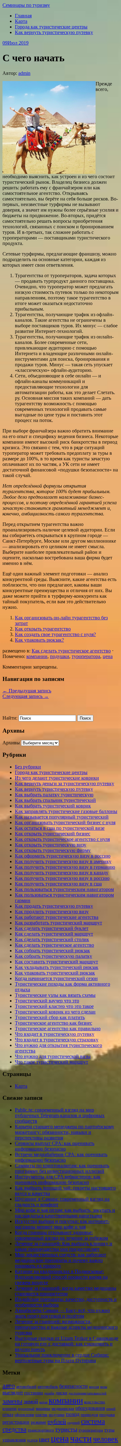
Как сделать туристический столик (52, 939)
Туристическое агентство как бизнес (53, 1023)
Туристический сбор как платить (50, 1017)
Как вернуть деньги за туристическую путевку (64, 783)
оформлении (24, 1415)
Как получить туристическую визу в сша (58, 883)
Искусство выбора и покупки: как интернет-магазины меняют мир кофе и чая (62, 1224)
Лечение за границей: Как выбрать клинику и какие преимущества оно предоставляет (63, 1246)
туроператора (86, 656)
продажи (107, 1414)
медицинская (63, 1408)
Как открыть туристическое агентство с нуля (62, 839)
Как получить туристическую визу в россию (62, 878)
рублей (56, 1421)
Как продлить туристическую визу (52, 911)
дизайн (49, 1393)
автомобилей (26, 1386)
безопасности (73, 1386)
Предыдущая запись (26, 690)
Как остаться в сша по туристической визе (60, 828)
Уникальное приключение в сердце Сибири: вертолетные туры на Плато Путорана (62, 1357)
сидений (73, 1422)
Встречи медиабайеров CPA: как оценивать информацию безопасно (61, 1157)
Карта (21, 21)
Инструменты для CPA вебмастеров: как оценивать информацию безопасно (58, 1179)
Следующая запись (25, 696)
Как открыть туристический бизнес (52, 833)
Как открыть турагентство (43, 628)
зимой (31, 1401)
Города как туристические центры (51, 26)
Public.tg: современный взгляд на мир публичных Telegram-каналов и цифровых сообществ (60, 1115)
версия (94, 1386)
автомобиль (48, 1386)
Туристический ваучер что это (47, 1000)
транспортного (41, 1430)
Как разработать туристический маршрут (58, 922)
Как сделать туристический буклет (51, 928)
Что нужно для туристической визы (53, 1056)
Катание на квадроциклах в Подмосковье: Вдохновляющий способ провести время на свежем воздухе (61, 1277)
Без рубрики (28, 766)
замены (12, 1401)
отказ (7, 1414)
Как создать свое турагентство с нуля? (55, 634)
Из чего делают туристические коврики (57, 778)
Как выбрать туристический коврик (53, 805)
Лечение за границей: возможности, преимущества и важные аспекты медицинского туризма (66, 1327)
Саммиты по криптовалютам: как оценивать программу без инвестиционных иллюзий (62, 1168)
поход (72, 1414)
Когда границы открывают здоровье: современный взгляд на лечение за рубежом (61, 1235)
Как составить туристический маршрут (56, 961)
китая (43, 1402)
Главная (23, 15)
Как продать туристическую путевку (54, 906)
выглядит (12, 1393)
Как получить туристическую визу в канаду (61, 872)
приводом (89, 1414)
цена (108, 656)
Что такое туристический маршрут (51, 1062)
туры (109, 1429)
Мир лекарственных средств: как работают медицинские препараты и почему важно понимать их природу (60, 1260)
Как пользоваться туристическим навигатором (64, 889)
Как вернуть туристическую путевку (54, 32)
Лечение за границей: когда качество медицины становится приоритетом (65, 1290)
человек (105, 1439)
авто (8, 1385)
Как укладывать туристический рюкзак (56, 967)
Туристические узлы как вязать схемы (55, 995)
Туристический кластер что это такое (54, 1006)
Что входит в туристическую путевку (54, 1034)
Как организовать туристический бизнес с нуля (65, 822)
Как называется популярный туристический (62, 817)
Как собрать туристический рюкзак (52, 950)
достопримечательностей (87, 1393)
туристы (66, 1429)
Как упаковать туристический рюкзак (55, 972)
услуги (32, 1440)
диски (61, 1392)
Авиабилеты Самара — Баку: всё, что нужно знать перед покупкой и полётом (62, 1313)
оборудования (90, 1408)
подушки (59, 656)
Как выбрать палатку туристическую (54, 794)
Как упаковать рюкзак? (39, 640)
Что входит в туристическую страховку (56, 1039)
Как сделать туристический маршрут (54, 933)
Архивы (11, 742)
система (93, 1421)
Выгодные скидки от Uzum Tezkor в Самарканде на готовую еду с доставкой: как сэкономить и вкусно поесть (66, 1344)
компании (36, 656)
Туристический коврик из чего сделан (55, 1011)
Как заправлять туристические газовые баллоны (66, 811)
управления (14, 1439)
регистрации (15, 1422)
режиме (38, 1422)
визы (103, 1386)
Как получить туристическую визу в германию (65, 867)
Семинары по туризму (26, 5)
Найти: (9, 718)
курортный (26, 1408)
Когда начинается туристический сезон (56, 978)
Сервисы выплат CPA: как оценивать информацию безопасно (54, 1146)
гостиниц (33, 1392)
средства (14, 1429)
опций (110, 1408)
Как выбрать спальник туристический (55, 800)
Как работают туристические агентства (56, 917)
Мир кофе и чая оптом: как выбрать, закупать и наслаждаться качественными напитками (65, 1212)
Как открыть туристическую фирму (53, 850)
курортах (9, 1408)
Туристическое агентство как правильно (58, 1028)
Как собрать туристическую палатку (53, 956)
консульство (94, 1402)
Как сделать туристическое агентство (71, 650)
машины (43, 1408)
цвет (44, 1439)
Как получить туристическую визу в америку (63, 861)
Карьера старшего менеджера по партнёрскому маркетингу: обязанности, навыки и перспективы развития (64, 1132)
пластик (41, 1415)
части (81, 1438)
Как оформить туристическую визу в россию (62, 856)
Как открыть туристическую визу (50, 844)
